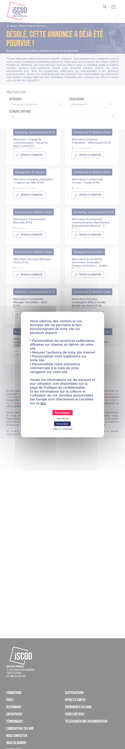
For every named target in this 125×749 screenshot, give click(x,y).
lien (43, 403)
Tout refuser (62, 418)
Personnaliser (62, 424)
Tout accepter (62, 412)
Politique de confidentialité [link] (62, 429)
